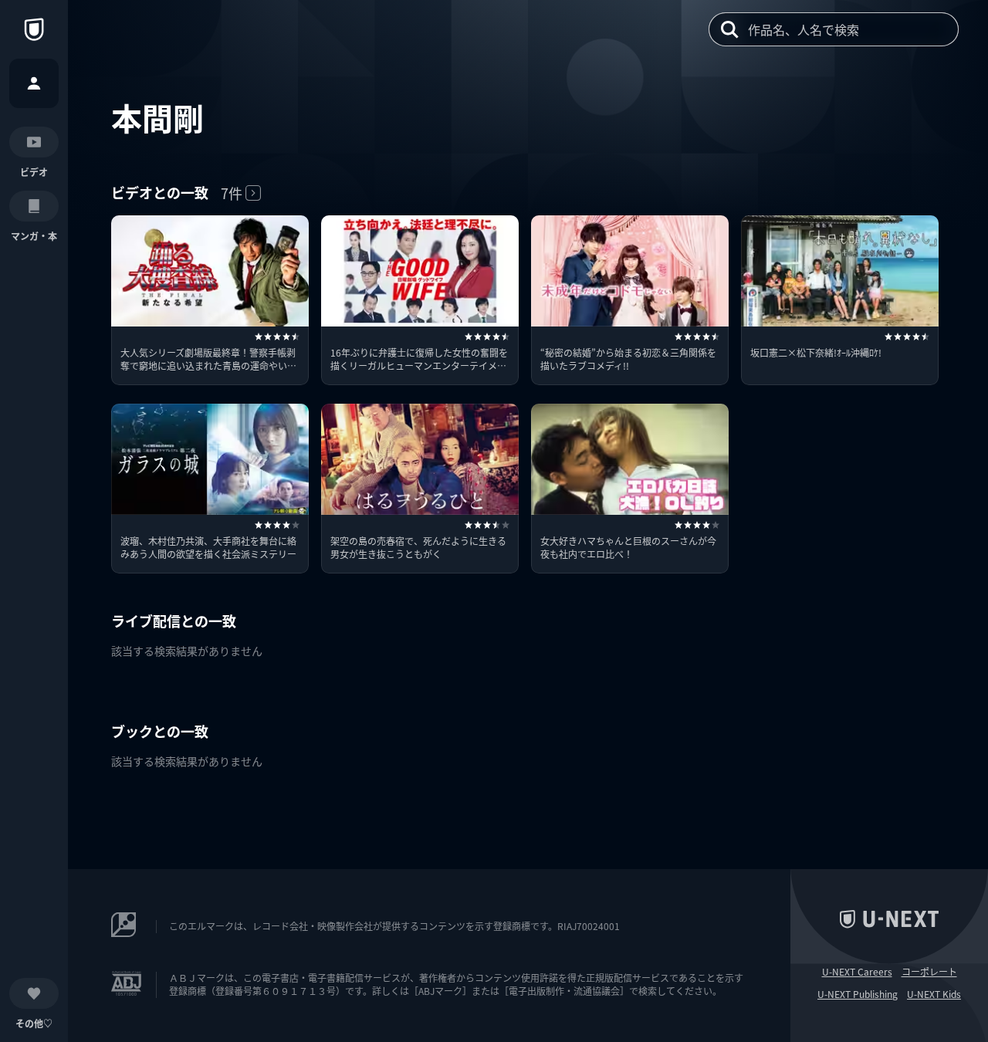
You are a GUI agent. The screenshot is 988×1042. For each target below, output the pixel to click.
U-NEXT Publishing (857, 994)
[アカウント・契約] (34, 83)
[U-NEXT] (34, 29)
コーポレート (929, 972)
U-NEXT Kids (934, 994)
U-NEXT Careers (857, 972)
